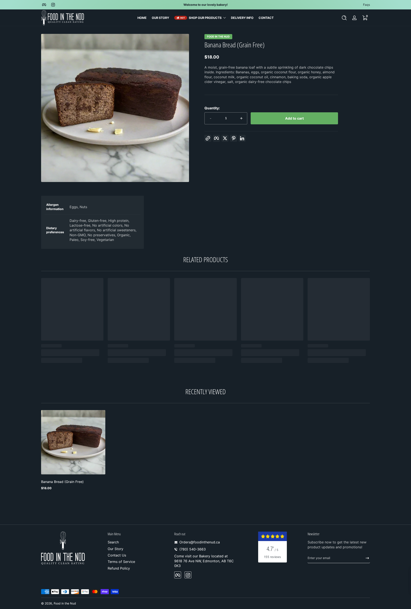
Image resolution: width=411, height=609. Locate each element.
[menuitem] (139, 542)
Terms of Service (121, 562)
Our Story (115, 549)
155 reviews (272, 557)
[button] (344, 18)
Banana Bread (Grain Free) (62, 482)
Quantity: (212, 108)
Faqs (366, 4)
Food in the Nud (218, 36)
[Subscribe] (365, 558)
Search (113, 542)
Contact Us (117, 555)
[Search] (344, 17)
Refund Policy (119, 568)
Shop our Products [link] (205, 18)
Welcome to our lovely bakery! (205, 4)
